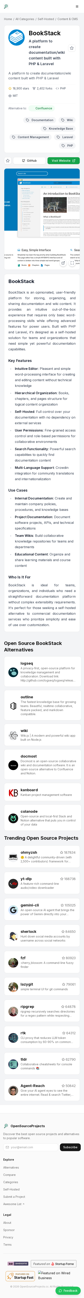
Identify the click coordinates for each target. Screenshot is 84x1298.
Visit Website (61, 160)
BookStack (45, 33)
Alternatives (11, 1167)
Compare (9, 1174)
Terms (7, 1244)
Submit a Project (14, 1196)
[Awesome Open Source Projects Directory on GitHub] (18, 1264)
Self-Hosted (46, 19)
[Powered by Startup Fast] (20, 1276)
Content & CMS (67, 19)
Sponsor (9, 1230)
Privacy (8, 1237)
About (7, 1222)
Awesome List (12, 1204)
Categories (10, 1182)
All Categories (24, 19)
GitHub (32, 160)
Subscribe (70, 1147)
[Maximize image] (72, 263)
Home (8, 19)
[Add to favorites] (71, 48)
